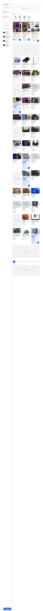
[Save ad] (20, 23)
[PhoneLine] (20, 40)
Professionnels (6, 28)
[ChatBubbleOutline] (15, 40)
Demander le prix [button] (17, 79)
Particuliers (6, 26)
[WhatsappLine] (17, 40)
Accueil (15, 14)
